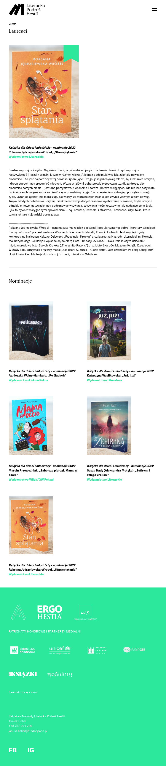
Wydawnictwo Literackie (26, 157)
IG (30, 750)
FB (13, 750)
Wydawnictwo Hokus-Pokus (28, 380)
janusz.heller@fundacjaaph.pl (28, 731)
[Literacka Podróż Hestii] (27, 9)
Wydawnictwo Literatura (104, 380)
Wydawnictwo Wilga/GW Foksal (31, 479)
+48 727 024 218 (20, 726)
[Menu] (154, 10)
